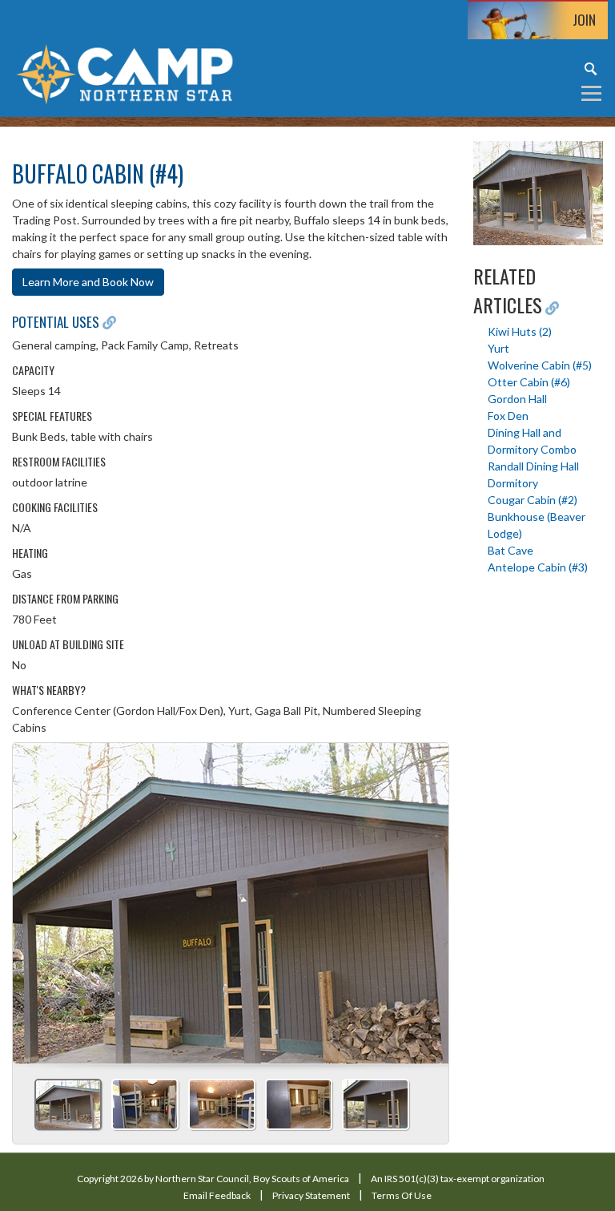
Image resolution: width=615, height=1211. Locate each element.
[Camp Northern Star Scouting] (124, 72)
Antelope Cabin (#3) (538, 567)
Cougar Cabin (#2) (532, 500)
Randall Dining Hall (533, 466)
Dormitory (513, 483)
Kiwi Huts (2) (520, 331)
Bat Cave (510, 550)
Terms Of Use (402, 1195)
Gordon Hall (517, 399)
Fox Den (508, 415)
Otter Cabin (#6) (529, 382)
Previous (31, 897)
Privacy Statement (311, 1195)
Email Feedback (217, 1195)
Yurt (498, 348)
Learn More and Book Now (88, 282)
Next (430, 897)
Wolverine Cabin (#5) (540, 365)
